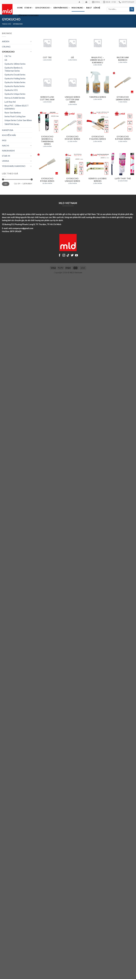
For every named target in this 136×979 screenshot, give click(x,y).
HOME (20, 8)
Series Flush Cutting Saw (15, 116)
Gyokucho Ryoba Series (15, 86)
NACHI (5, 145)
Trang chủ (6, 24)
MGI (4, 140)
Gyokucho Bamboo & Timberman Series (13, 69)
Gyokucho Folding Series (15, 78)
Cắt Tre (8, 56)
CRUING (6, 46)
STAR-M (27, 8)
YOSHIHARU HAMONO (13, 166)
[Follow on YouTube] (76, 255)
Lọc (5, 184)
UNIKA (5, 161)
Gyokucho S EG (11, 90)
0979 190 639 (15, 231)
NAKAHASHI (8, 150)
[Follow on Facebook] (59, 255)
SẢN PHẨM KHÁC (60, 8)
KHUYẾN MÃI (9, 135)
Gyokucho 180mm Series (15, 64)
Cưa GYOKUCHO (42, 8)
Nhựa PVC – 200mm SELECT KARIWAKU (17, 107)
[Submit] (131, 9)
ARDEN (5, 41)
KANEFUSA (7, 130)
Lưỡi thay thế (10, 102)
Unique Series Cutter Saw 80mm (18, 120)
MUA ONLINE (77, 8)
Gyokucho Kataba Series (15, 82)
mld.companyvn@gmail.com (20, 228)
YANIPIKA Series (12, 124)
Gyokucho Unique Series (15, 94)
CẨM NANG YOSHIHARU (28, 15)
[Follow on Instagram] (63, 255)
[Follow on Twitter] (72, 255)
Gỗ (6, 60)
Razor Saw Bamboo (13, 112)
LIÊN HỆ (97, 8)
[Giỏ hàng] (86, 2)
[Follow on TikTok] (68, 255)
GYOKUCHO (8, 51)
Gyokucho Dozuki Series (15, 75)
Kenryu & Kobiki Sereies (15, 98)
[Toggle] (31, 41)
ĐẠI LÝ (89, 8)
